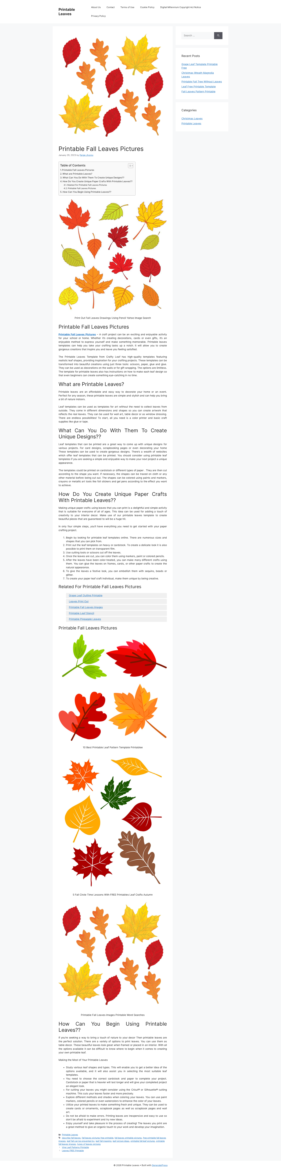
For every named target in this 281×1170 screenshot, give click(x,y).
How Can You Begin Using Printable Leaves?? (87, 191)
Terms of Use (127, 7)
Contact (111, 7)
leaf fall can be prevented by (81, 1141)
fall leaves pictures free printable (97, 1138)
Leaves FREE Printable (73, 1150)
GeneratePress (160, 1165)
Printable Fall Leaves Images (86, 607)
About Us (96, 7)
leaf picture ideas (121, 1141)
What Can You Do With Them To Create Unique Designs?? (93, 177)
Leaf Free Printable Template (198, 86)
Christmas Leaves (192, 118)
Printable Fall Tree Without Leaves (201, 81)
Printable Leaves (67, 11)
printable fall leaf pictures (143, 1141)
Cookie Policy (147, 7)
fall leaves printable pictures (128, 1138)
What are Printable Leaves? (77, 173)
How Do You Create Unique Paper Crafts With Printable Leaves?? (97, 181)
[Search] (218, 35)
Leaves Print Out (79, 601)
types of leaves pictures (89, 1144)
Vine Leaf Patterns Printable (75, 1147)
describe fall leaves (71, 1138)
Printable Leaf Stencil (81, 613)
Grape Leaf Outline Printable (85, 595)
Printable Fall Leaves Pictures (78, 170)
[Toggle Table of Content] (129, 165)
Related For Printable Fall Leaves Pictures (87, 185)
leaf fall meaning (104, 1141)
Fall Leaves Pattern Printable (198, 91)
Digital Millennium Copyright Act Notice (180, 7)
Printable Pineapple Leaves (85, 619)
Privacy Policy (98, 16)
